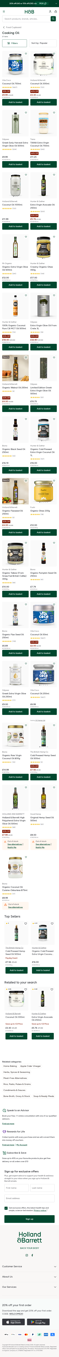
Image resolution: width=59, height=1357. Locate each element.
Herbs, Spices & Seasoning (16, 1072)
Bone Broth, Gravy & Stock (16, 1096)
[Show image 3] (44, 75)
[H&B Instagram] (26, 1255)
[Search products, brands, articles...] (54, 18)
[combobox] (26, 18)
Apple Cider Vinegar (30, 1066)
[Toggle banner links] (56, 3)
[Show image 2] (42, 75)
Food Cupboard (13, 27)
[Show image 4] (46, 75)
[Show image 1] (40, 75)
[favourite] (25, 923)
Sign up (29, 1219)
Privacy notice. (40, 1210)
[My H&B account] (50, 11)
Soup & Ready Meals (43, 1096)
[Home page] (29, 11)
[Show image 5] (47, 502)
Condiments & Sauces (14, 1090)
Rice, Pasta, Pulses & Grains (17, 1084)
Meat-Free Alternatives (15, 1078)
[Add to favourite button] (26, 53)
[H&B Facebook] (32, 1255)
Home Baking (10, 1066)
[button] (43, 43)
